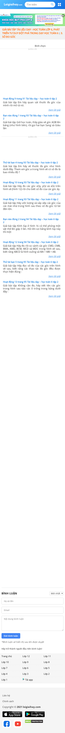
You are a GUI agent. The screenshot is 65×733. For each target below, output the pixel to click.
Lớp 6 (25, 667)
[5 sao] (63, 45)
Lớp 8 (47, 662)
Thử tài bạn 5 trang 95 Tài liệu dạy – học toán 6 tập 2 (30, 261)
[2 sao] (52, 45)
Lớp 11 (47, 656)
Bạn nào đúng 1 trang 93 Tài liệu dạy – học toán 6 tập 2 (31, 117)
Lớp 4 (4, 673)
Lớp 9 (25, 662)
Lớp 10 (5, 662)
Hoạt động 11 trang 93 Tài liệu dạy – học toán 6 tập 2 (30, 199)
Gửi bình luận (11, 636)
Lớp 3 (25, 673)
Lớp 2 (47, 673)
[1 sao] (48, 45)
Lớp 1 (4, 679)
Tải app (29, 679)
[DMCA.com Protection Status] (34, 724)
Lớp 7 (4, 667)
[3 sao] (55, 45)
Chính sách (8, 701)
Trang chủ (7, 656)
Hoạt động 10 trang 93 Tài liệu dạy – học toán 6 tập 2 (30, 182)
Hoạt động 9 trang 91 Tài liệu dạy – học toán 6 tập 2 (30, 98)
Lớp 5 (47, 667)
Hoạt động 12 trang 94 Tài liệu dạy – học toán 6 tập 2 (30, 241)
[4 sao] (59, 45)
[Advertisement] (32, 74)
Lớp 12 (26, 656)
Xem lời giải (54, 109)
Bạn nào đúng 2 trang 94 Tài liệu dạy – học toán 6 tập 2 (31, 221)
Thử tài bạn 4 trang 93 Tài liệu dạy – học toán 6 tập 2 (30, 162)
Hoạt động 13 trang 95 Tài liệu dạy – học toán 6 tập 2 (30, 281)
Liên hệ (6, 695)
